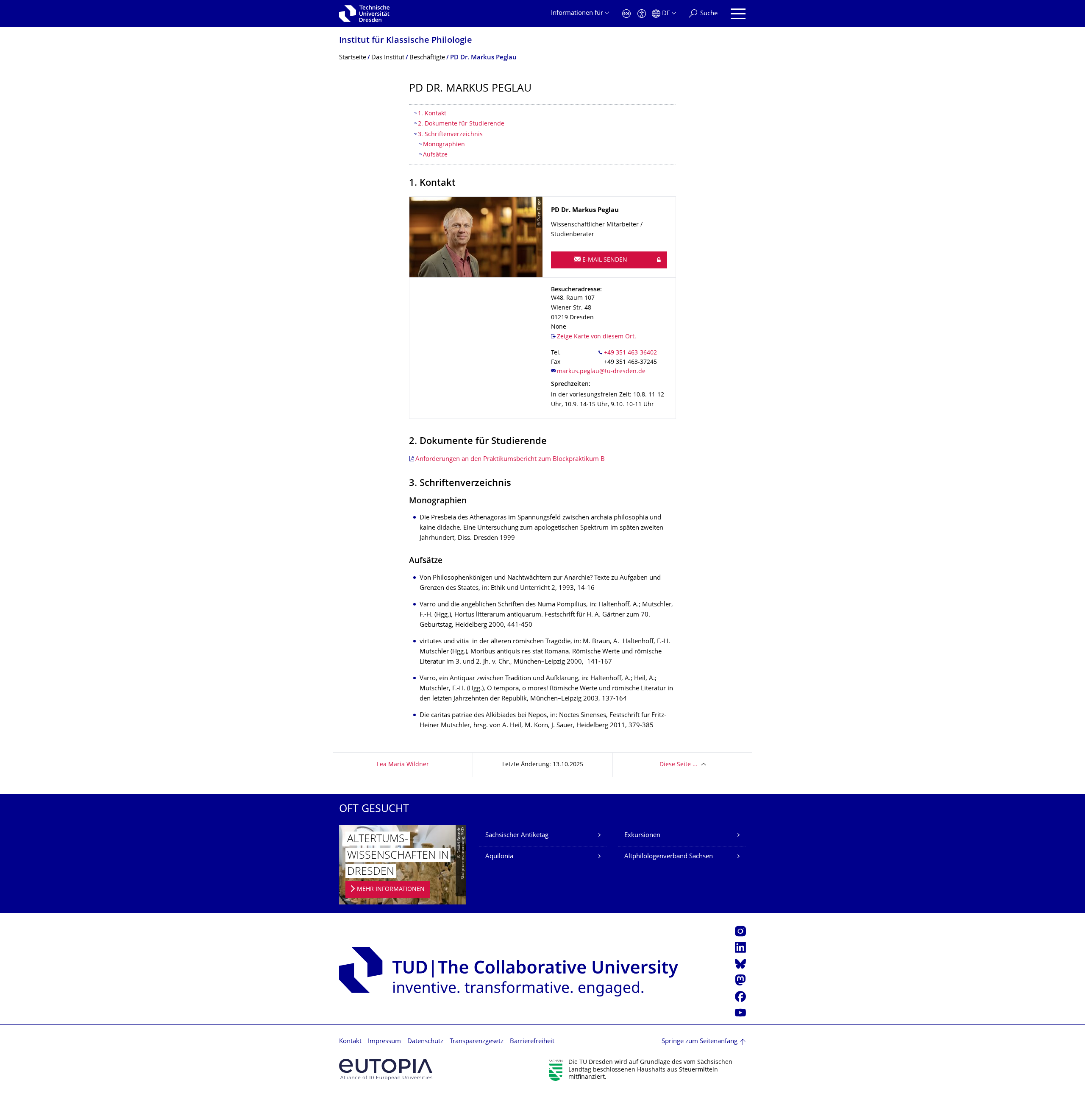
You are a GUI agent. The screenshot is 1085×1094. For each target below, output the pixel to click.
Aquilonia (499, 857)
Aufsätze (435, 155)
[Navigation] (738, 13)
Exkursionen (642, 835)
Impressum (384, 1041)
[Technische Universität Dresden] (364, 13)
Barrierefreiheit (532, 1041)
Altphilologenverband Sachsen (668, 857)
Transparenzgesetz (477, 1041)
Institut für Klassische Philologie (405, 41)
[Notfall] (626, 14)
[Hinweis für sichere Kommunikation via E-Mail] (658, 259)
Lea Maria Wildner (403, 764)
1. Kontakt (432, 114)
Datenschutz (425, 1041)
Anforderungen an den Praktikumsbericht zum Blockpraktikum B (510, 459)
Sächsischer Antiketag (516, 835)
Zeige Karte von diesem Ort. (596, 337)
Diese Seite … (678, 764)
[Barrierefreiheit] (641, 14)
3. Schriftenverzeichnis (450, 134)
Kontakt (350, 1041)
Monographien (444, 145)
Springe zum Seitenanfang (699, 1041)
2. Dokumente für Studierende (461, 124)
